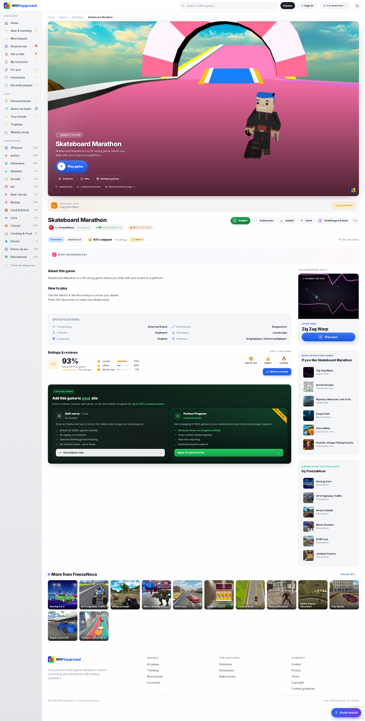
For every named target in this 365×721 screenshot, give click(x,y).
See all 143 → (348, 574)
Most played (155, 676)
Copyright (297, 682)
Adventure (77, 17)
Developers (226, 670)
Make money (227, 676)
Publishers (225, 664)
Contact (296, 664)
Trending (153, 670)
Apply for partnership (228, 453)
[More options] (355, 220)
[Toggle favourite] (73, 583)
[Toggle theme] (357, 6)
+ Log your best (343, 205)
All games (153, 664)
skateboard (74, 239)
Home (51, 17)
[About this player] (353, 190)
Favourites (153, 682)
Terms (295, 676)
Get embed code (112, 453)
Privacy (296, 670)
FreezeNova (66, 227)
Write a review (279, 371)
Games (287, 5)
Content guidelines (303, 688)
